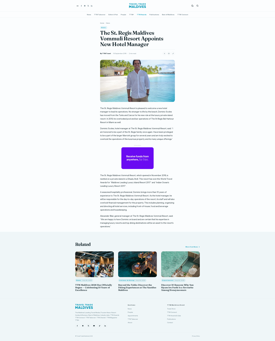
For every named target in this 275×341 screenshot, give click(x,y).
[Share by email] (169, 53)
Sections (131, 305)
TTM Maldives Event (176, 305)
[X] (88, 6)
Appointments (133, 316)
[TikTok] (100, 326)
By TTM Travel (105, 53)
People (123, 15)
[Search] (197, 5)
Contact (170, 322)
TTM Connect (182, 15)
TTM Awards (142, 15)
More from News (192, 247)
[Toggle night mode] (192, 5)
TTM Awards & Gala (174, 316)
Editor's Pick (113, 15)
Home (102, 23)
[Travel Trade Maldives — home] (137, 5)
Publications (154, 15)
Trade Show (171, 309)
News (89, 15)
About (130, 322)
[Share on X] (164, 53)
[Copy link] (173, 53)
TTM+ (131, 15)
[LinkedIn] (92, 6)
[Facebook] (81, 6)
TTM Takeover (99, 15)
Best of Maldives (168, 15)
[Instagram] (85, 6)
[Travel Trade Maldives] (84, 306)
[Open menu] (77, 5)
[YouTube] (94, 326)
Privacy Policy (196, 336)
